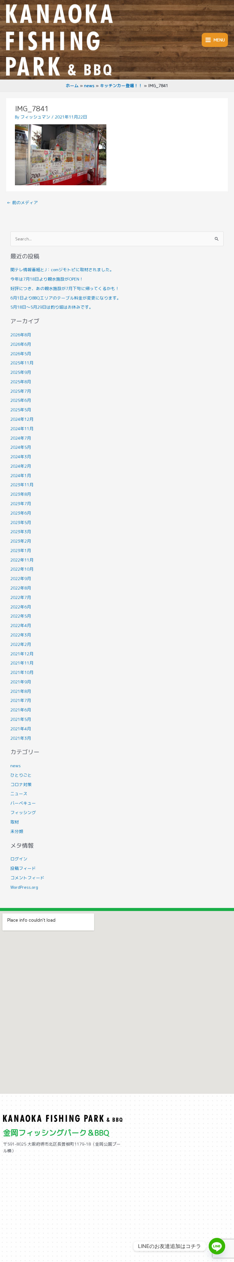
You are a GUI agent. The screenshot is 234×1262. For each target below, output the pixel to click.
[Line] (217, 1246)
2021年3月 (20, 738)
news (15, 765)
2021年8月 (20, 691)
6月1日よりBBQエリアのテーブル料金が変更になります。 (65, 298)
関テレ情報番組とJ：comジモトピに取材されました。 (62, 269)
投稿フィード (23, 868)
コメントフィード (27, 878)
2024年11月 (22, 428)
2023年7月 (20, 503)
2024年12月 (22, 419)
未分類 (16, 831)
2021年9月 (20, 682)
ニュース (18, 793)
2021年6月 (20, 710)
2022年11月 (22, 560)
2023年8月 (20, 494)
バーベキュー (23, 803)
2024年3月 (20, 456)
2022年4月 (20, 625)
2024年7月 (20, 438)
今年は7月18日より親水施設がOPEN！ (46, 279)
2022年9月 (20, 578)
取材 (14, 822)
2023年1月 (20, 550)
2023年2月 (20, 541)
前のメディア (22, 202)
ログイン (18, 859)
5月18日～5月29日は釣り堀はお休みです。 (51, 307)
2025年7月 (20, 391)
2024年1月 (20, 475)
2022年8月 (20, 588)
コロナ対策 (21, 784)
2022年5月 (20, 616)
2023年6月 (20, 513)
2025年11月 (22, 363)
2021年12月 (22, 654)
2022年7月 (20, 597)
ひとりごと (21, 775)
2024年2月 (20, 466)
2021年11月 (22, 663)
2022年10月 (22, 569)
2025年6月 (20, 400)
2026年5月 (20, 353)
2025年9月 (20, 372)
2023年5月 (20, 522)
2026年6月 (20, 344)
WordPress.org (24, 887)
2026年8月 (20, 335)
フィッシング (23, 812)
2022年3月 (20, 635)
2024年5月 (20, 447)
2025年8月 (20, 382)
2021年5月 (20, 719)
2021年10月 (22, 672)
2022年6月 (20, 607)
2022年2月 (20, 644)
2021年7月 (20, 700)
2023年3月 (20, 531)
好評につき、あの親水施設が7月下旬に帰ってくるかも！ (64, 288)
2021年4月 (20, 729)
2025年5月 (20, 410)
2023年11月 (22, 484)
